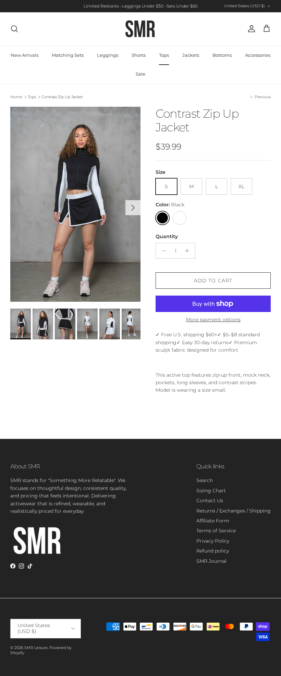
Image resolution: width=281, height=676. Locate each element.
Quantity (167, 236)
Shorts (139, 55)
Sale (140, 74)
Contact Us (209, 500)
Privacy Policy (212, 541)
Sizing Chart (211, 491)
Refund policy (212, 551)
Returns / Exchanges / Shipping (233, 511)
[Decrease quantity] (162, 250)
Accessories (257, 55)
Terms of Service (216, 531)
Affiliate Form (212, 521)
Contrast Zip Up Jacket (62, 96)
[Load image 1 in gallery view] (75, 204)
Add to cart (213, 280)
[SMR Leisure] (140, 29)
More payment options (213, 320)
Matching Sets (68, 55)
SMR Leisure (36, 647)
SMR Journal (211, 561)
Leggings (107, 55)
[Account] (250, 29)
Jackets (190, 55)
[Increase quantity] (189, 250)
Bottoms (222, 55)
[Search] (14, 29)
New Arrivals (24, 55)
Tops (164, 55)
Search (204, 480)
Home (16, 96)
